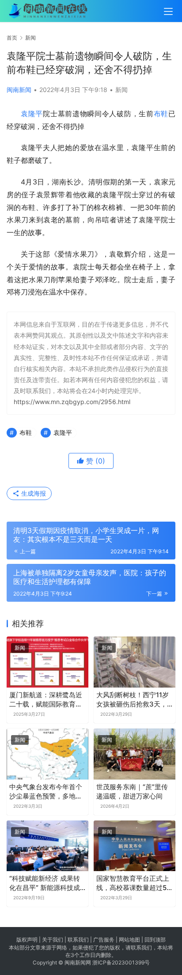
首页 (12, 37)
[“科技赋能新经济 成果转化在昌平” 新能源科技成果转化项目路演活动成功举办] (47, 846)
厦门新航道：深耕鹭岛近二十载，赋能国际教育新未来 (45, 700)
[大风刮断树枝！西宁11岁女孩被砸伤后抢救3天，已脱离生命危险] (134, 662)
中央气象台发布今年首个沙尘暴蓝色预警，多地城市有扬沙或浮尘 (45, 792)
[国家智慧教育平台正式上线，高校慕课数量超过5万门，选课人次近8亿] (134, 846)
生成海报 (32, 493)
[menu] (168, 11)
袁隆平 (32, 113)
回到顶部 (155, 939)
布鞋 (161, 113)
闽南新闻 (19, 89)
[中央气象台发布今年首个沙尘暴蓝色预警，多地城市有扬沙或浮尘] (47, 754)
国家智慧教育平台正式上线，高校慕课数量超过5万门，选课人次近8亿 (132, 883)
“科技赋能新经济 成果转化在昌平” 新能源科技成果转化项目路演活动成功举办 (45, 883)
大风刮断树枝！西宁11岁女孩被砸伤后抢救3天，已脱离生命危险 (132, 700)
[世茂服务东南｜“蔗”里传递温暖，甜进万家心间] (134, 754)
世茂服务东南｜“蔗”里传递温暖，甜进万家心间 (132, 791)
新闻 (121, 89)
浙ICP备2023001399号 (121, 962)
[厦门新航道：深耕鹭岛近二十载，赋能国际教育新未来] (47, 662)
